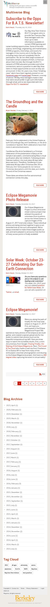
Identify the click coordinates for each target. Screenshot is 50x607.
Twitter (9, 292)
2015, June (12, 509)
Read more (40, 92)
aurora (33, 565)
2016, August (13, 470)
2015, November (14, 496)
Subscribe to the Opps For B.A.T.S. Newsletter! (25, 20)
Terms (22, 588)
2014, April (12, 540)
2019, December (14, 414)
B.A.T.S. (17, 569)
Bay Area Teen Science (12, 573)
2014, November (14, 531)
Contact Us (15, 588)
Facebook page (12, 75)
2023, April (12, 405)
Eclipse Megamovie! (22, 309)
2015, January (13, 523)
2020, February (13, 409)
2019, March (12, 418)
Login (42, 588)
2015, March (12, 518)
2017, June (11, 453)
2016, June (12, 479)
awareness (8, 569)
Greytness (29, 603)
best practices (27, 573)
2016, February (13, 483)
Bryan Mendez (11, 110)
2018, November (14, 423)
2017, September (14, 444)
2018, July (11, 427)
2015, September (14, 501)
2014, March (12, 544)
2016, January (13, 488)
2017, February (13, 462)
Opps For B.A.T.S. (17, 84)
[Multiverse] (13, 4)
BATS (25, 569)
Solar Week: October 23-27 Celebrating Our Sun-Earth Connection (25, 264)
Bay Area (34, 569)
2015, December (14, 492)
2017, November (14, 436)
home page (26, 75)
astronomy (24, 565)
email (17, 292)
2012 (6, 565)
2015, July (11, 505)
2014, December (14, 527)
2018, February (13, 431)
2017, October (13, 440)
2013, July (11, 549)
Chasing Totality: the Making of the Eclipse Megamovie (25, 345)
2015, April (12, 514)
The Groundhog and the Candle (24, 103)
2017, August (12, 449)
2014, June (12, 536)
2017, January (13, 466)
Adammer (38, 603)
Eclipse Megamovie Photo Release (21, 197)
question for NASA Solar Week (35, 286)
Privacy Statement (32, 588)
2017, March (12, 457)
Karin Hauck (10, 27)
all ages (14, 565)
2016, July (11, 475)
